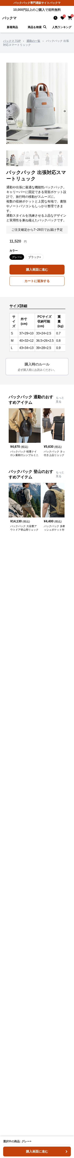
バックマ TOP (12, 40)
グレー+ (17, 257)
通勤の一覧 (33, 40)
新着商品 (12, 27)
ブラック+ (34, 257)
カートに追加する (37, 281)
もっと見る (60, 399)
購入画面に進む (37, 269)
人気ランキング (61, 27)
